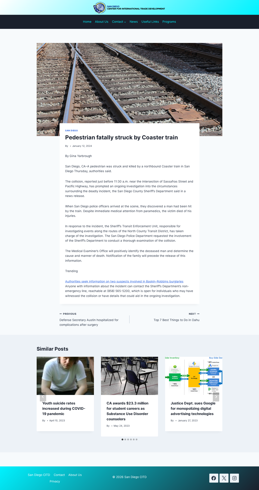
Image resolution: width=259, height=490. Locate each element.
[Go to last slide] (43, 396)
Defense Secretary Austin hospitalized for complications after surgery (89, 319)
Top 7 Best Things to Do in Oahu (176, 317)
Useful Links (150, 21)
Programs (169, 21)
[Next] (216, 396)
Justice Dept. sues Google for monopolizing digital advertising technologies (193, 408)
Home (87, 21)
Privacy (55, 481)
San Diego (71, 130)
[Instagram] (234, 478)
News (134, 21)
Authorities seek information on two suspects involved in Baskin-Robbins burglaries (124, 281)
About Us (101, 21)
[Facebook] (213, 478)
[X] (224, 478)
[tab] (122, 439)
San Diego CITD (39, 475)
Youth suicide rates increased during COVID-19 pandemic (63, 408)
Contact (59, 475)
